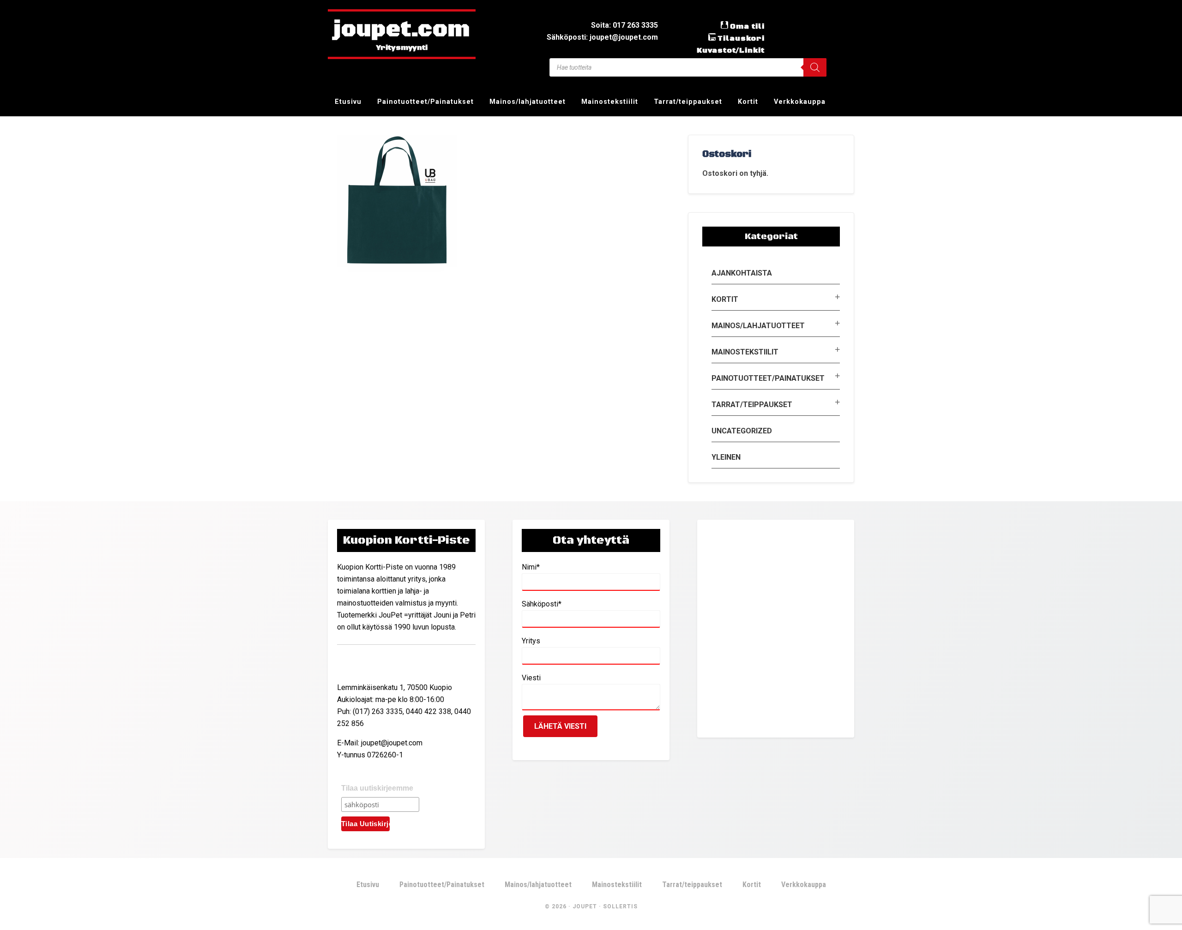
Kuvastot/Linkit (731, 50)
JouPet (585, 906)
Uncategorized (742, 430)
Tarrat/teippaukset (752, 404)
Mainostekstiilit (745, 352)
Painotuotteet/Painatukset (768, 378)
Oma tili (747, 26)
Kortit (725, 299)
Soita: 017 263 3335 (624, 25)
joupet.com (401, 30)
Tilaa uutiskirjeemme (377, 788)
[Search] (814, 67)
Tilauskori (741, 38)
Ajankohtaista (742, 273)
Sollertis (620, 906)
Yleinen (726, 457)
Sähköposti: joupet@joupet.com (602, 37)
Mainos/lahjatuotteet (758, 325)
